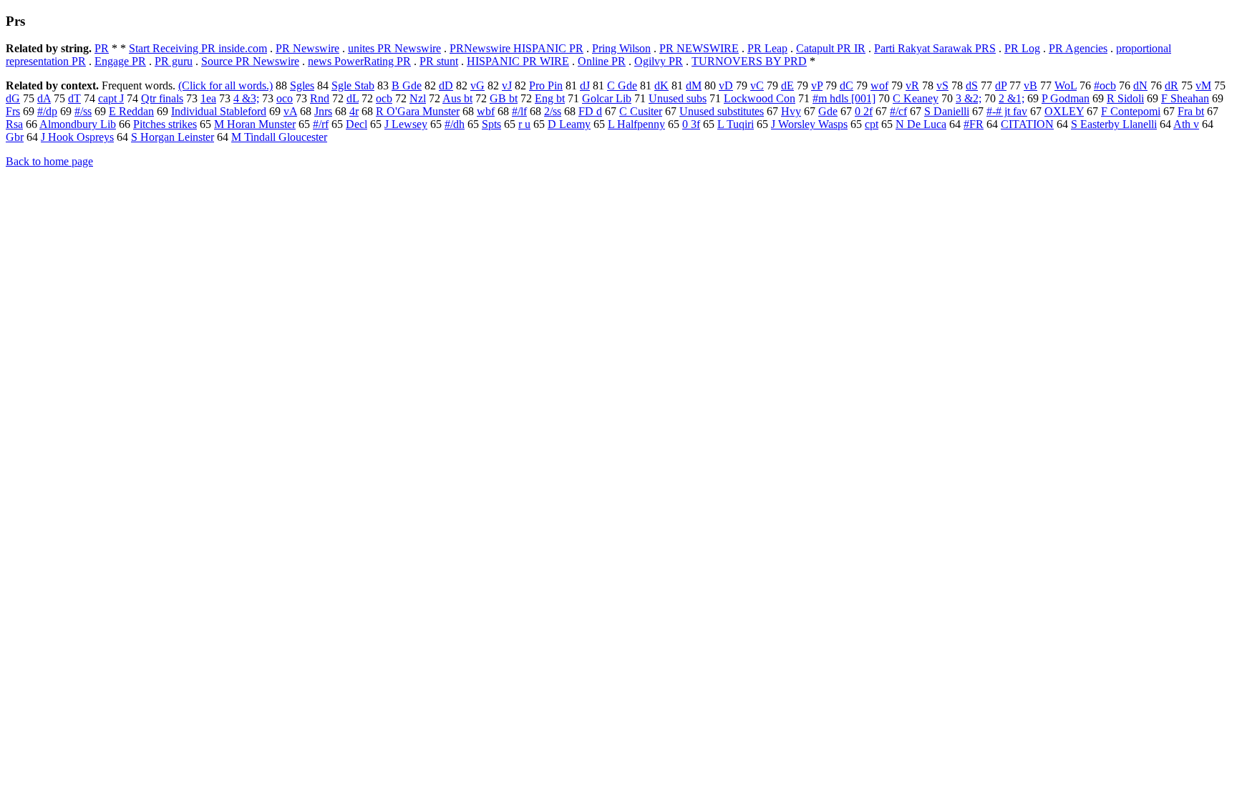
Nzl (417, 98)
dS (972, 85)
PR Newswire (307, 48)
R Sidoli (1125, 98)
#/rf (321, 124)
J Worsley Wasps (809, 124)
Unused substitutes (721, 111)
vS (942, 85)
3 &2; (968, 98)
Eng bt (550, 98)
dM (694, 85)
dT (74, 98)
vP (817, 85)
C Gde (622, 85)
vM (1203, 85)
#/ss (83, 111)
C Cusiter (640, 111)
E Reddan (131, 111)
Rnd (319, 98)
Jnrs (323, 111)
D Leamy (569, 124)
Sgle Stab (352, 85)
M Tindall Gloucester (279, 137)
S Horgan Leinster (172, 137)
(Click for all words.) (225, 85)
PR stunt (438, 61)
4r (354, 111)
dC (846, 85)
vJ (507, 85)
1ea (208, 98)
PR (101, 48)
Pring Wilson (621, 48)
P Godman (1066, 98)
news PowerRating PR (359, 61)
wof (879, 85)
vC (757, 85)
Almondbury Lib (77, 124)
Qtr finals (162, 98)
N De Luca (921, 124)
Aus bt (457, 98)
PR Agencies (1078, 48)
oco (284, 98)
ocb (384, 98)
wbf (486, 111)
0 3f (691, 124)
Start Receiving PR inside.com (198, 48)
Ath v (1186, 124)
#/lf (519, 111)
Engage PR (120, 61)
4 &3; (246, 98)
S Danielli (946, 111)
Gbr (15, 137)
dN (1140, 85)
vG (477, 85)
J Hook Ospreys (77, 137)
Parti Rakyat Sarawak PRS (935, 48)
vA (290, 111)
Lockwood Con (759, 98)
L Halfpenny (636, 124)
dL (352, 98)
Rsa (14, 124)
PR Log (1022, 48)
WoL (1065, 85)
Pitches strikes (165, 124)
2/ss (552, 111)
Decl (356, 124)
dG (13, 98)
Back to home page (49, 161)
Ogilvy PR (658, 61)
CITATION (1027, 124)
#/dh (455, 124)
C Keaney (915, 98)
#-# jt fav (1006, 111)
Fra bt (1191, 111)
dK (661, 85)
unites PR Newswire (394, 48)
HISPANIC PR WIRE (518, 61)
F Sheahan (1185, 98)
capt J (111, 98)
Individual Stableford (218, 111)
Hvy (791, 111)
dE (787, 85)
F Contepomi (1130, 111)
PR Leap (767, 48)
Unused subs (678, 98)
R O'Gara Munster (418, 111)
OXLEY (1064, 111)
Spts (491, 124)
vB (1030, 85)
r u (524, 124)
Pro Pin (546, 85)
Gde (828, 111)
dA (44, 98)
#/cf (898, 111)
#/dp (47, 111)
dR (1171, 85)
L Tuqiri (735, 124)
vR (912, 85)
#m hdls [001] (843, 98)
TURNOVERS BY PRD (749, 61)
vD (726, 85)
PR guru (174, 61)
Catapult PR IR (830, 48)
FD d (590, 111)
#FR (974, 124)
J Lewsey (405, 124)
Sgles (302, 85)
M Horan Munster (255, 124)
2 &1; (1011, 98)
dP (1000, 85)
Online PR (602, 61)
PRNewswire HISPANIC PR (516, 48)
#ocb (1105, 85)
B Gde (407, 85)
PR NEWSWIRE (699, 48)
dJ (585, 85)
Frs (13, 111)
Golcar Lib (606, 98)
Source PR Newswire (250, 61)
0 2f (864, 111)
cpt (871, 124)
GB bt (504, 98)
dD (446, 85)
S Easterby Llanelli (1114, 124)
